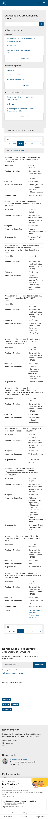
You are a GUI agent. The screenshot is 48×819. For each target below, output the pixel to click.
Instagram (7, 709)
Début (21, 150)
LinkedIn (15, 704)
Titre (16, 150)
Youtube (6, 704)
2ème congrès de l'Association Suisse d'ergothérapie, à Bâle (20, 110)
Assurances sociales (14, 75)
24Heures (10, 104)
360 (26, 143)
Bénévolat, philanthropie (15, 80)
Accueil (4, 3)
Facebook (6, 699)
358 (14, 143)
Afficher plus (24, 59)
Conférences (11, 46)
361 (32, 143)
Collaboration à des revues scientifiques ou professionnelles (21, 40)
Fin (27, 150)
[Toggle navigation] (44, 3)
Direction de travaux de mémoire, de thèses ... (19, 52)
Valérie (18, 760)
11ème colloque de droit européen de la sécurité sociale (20, 98)
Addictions (10, 70)
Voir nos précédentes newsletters (14, 673)
